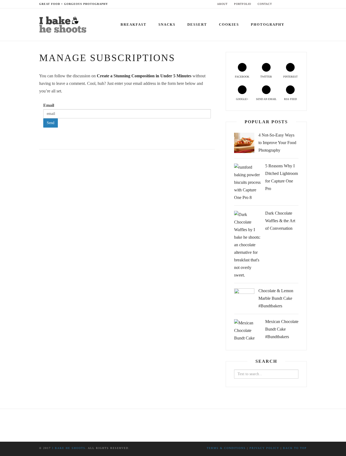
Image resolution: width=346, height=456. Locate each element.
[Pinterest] (290, 3)
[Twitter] (285, 3)
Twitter (266, 76)
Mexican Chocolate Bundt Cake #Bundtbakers (281, 329)
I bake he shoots (68, 448)
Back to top (295, 448)
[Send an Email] (300, 3)
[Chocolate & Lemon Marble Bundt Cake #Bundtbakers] (244, 298)
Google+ (242, 99)
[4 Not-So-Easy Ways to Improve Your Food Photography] (244, 143)
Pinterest (290, 76)
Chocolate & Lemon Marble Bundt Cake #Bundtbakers (275, 298)
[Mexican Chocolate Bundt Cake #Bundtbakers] (247, 330)
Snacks (166, 24)
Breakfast (134, 24)
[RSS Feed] (305, 3)
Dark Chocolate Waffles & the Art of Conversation (280, 221)
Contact (265, 3)
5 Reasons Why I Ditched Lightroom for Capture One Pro (281, 177)
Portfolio (242, 3)
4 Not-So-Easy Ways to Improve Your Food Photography (277, 142)
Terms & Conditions (226, 448)
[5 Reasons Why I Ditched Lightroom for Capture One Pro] (247, 182)
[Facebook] (280, 3)
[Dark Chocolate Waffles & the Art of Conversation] (247, 245)
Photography (267, 24)
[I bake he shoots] (64, 23)
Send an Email (266, 99)
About (222, 3)
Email (48, 105)
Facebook (242, 76)
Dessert (197, 24)
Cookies (229, 24)
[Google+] (295, 3)
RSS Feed (290, 99)
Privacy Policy (264, 448)
